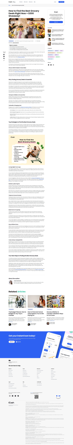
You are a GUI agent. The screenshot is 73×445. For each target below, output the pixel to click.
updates (56, 54)
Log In (55, 1)
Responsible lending (11, 383)
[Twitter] (51, 65)
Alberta (52, 370)
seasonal (57, 56)
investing (56, 50)
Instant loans (24, 370)
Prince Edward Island (54, 379)
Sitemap (38, 377)
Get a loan (61, 1)
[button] (4, 60)
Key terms (38, 373)
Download (31, 392)
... (52, 320)
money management (51, 52)
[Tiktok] (18, 396)
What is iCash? (11, 370)
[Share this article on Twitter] (4, 57)
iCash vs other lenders (40, 370)
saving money (50, 54)
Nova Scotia (52, 376)
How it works (10, 373)
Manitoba (52, 373)
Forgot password (25, 386)
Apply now (56, 22)
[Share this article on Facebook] (4, 55)
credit (61, 50)
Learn (37, 376)
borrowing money (51, 56)
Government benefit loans (26, 376)
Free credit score (39, 383)
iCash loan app (11, 376)
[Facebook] (49, 65)
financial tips (59, 52)
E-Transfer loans (25, 373)
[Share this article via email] (4, 58)
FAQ (23, 383)
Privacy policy (10, 386)
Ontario (52, 377)
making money (50, 50)
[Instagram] (53, 65)
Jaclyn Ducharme (16, 42)
